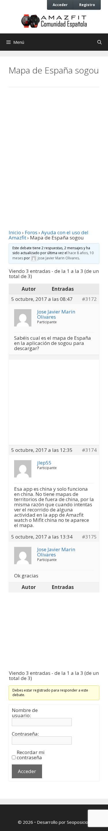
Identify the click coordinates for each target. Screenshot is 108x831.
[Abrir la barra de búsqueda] (99, 42)
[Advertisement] (54, 153)
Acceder (60, 4)
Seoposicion (78, 822)
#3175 (89, 536)
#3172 (89, 299)
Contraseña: (25, 733)
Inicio (15, 232)
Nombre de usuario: (25, 713)
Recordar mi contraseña (31, 755)
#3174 (89, 450)
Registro (87, 4)
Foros (31, 232)
